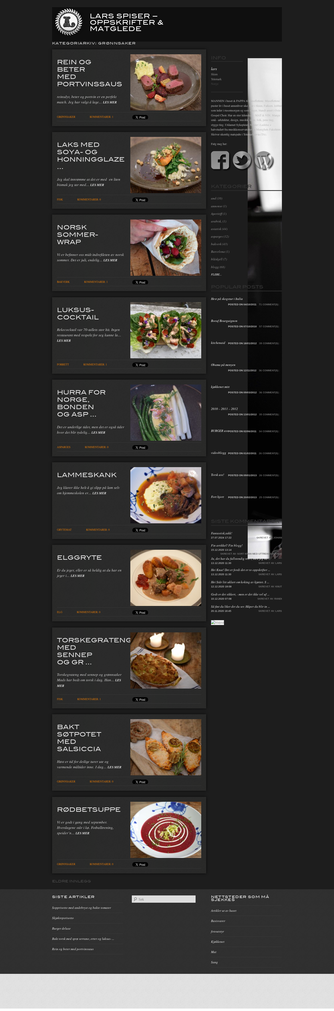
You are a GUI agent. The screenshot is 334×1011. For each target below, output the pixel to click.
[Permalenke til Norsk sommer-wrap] (165, 274)
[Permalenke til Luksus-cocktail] (165, 356)
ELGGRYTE (79, 557)
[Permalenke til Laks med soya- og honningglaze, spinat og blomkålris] (165, 191)
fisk (60, 199)
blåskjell (217, 259)
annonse (216, 206)
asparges (63, 447)
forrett (63, 364)
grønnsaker (66, 117)
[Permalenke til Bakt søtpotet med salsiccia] (165, 773)
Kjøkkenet (217, 941)
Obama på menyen (223, 365)
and (213, 198)
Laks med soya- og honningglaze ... (91, 155)
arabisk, (216, 221)
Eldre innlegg (71, 881)
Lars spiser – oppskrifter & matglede (127, 22)
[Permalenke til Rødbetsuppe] (165, 856)
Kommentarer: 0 (89, 199)
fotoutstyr (217, 931)
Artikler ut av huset (223, 910)
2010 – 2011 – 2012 (224, 409)
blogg (215, 267)
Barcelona (218, 251)
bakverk (63, 282)
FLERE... (216, 274)
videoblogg (218, 453)
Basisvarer (218, 921)
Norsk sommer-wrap (77, 234)
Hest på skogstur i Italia (227, 299)
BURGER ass (219, 431)
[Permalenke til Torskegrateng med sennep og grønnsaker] (165, 687)
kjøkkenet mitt (220, 387)
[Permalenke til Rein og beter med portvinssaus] (165, 109)
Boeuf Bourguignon (224, 321)
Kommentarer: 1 (101, 117)
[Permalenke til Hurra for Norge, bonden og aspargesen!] (165, 439)
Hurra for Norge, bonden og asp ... (81, 403)
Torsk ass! (217, 475)
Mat (213, 952)
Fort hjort (217, 497)
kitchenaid (218, 343)
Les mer (110, 102)
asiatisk (216, 229)
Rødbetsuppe (89, 809)
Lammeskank (87, 474)
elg (59, 612)
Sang (214, 962)
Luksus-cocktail (78, 313)
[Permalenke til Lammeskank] (165, 521)
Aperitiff (216, 213)
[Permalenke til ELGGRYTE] (165, 604)
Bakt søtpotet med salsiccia (79, 737)
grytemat (64, 529)
